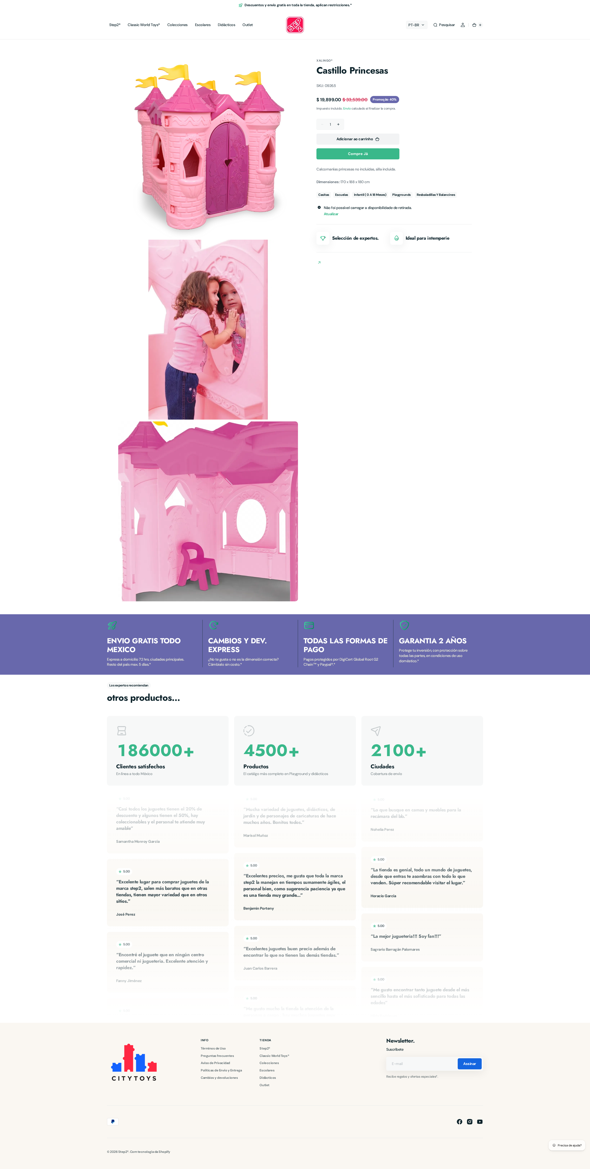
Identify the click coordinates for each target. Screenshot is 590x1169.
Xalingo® (324, 61)
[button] (444, 25)
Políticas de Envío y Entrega (221, 1070)
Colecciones (269, 1063)
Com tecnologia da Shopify (150, 1152)
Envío (347, 109)
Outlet (264, 1085)
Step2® (265, 1048)
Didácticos (268, 1078)
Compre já (358, 153)
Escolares (267, 1070)
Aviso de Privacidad (215, 1063)
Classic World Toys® (274, 1056)
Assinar (469, 1063)
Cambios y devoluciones (219, 1078)
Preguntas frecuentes (217, 1056)
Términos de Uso (213, 1048)
